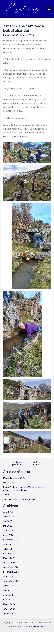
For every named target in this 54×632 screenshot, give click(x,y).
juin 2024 (7, 590)
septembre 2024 (11, 581)
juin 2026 (7, 521)
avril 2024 (8, 595)
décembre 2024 (11, 567)
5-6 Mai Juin (9, 482)
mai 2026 (7, 526)
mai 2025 (7, 553)
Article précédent (17, 463)
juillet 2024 (8, 585)
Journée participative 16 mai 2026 (19, 499)
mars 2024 (8, 599)
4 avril (6, 494)
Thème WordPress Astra (33, 626)
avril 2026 (8, 530)
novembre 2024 (11, 572)
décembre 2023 (10, 613)
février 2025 (9, 558)
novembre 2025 (11, 539)
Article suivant (36, 463)
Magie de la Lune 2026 (14, 478)
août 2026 (8, 512)
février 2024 (9, 604)
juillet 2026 (8, 516)
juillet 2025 (8, 549)
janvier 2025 (9, 562)
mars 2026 (8, 535)
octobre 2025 (9, 544)
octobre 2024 (10, 576)
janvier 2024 (9, 609)
